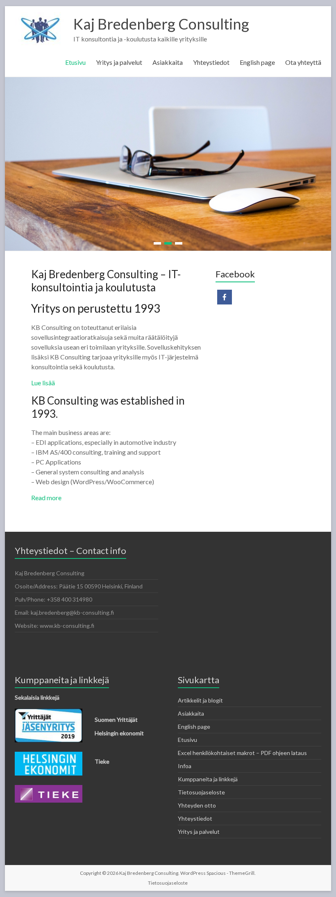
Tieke (102, 760)
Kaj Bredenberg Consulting (161, 24)
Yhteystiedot (211, 62)
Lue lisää (43, 382)
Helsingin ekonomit (119, 732)
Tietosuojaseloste (201, 791)
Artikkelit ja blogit (200, 699)
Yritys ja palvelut (119, 62)
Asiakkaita (167, 62)
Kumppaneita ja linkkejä (208, 778)
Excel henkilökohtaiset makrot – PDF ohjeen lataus (242, 752)
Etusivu (75, 62)
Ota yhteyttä (303, 62)
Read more (46, 497)
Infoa (184, 765)
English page (257, 62)
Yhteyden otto (197, 804)
